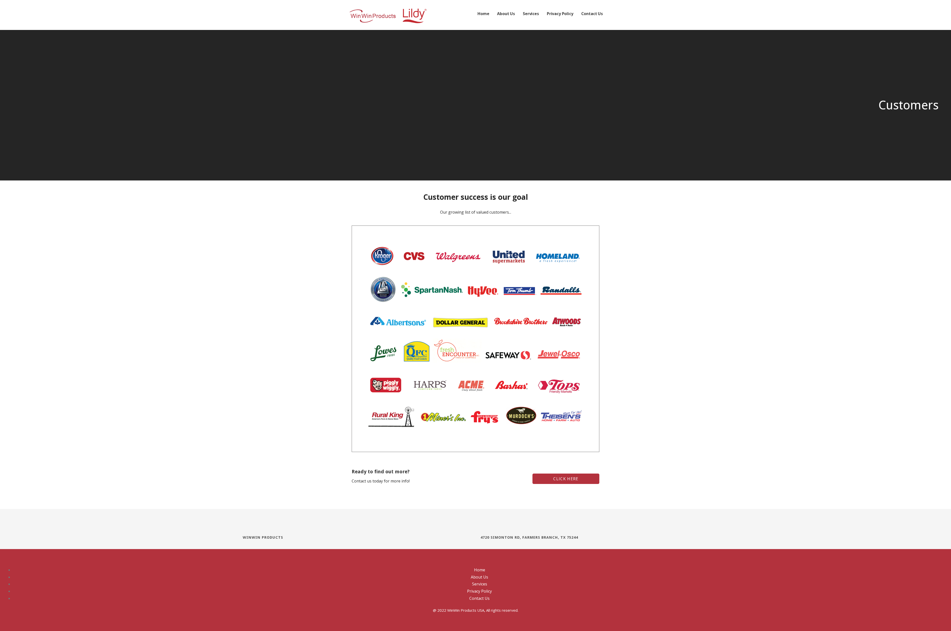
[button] (565, 479)
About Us (506, 13)
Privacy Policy (560, 13)
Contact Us (592, 13)
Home (483, 13)
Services (531, 13)
